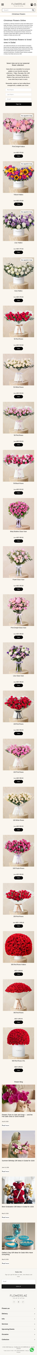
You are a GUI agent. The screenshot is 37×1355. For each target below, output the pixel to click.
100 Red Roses (18, 724)
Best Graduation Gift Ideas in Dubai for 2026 (18, 1207)
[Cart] (35, 4)
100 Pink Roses (18, 772)
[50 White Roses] (18, 369)
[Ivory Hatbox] (18, 273)
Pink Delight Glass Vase (18, 627)
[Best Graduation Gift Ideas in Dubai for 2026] (18, 1190)
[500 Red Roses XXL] (18, 1043)
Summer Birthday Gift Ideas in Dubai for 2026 (18, 1161)
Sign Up (18, 104)
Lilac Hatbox (18, 243)
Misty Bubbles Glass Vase (18, 531)
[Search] (33, 10)
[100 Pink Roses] (18, 754)
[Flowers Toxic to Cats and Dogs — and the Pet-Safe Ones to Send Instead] (18, 1098)
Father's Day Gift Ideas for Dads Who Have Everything (17, 1253)
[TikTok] (23, 1302)
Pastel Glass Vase (18, 579)
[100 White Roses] (18, 802)
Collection (5, 1339)
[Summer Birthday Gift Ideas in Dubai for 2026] (18, 1144)
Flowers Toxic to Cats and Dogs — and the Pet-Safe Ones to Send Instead (17, 1115)
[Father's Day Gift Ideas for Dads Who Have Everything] (18, 1236)
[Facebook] (14, 1302)
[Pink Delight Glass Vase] (18, 610)
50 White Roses (18, 387)
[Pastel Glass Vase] (18, 562)
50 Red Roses (18, 339)
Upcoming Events (8, 1329)
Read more (5, 1125)
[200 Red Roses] (18, 899)
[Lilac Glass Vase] (18, 658)
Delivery (5, 1314)
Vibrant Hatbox (18, 194)
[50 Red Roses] (18, 321)
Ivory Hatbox (18, 291)
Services (5, 1324)
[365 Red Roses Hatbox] (18, 947)
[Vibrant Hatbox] (18, 177)
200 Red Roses (18, 916)
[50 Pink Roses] (18, 418)
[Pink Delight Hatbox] (18, 129)
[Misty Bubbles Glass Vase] (18, 514)
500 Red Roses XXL (18, 1061)
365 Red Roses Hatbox (18, 964)
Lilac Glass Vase (18, 676)
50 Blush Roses (18, 483)
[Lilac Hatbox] (18, 225)
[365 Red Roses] (18, 995)
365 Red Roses (18, 1012)
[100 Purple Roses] (18, 851)
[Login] (31, 4)
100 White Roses (18, 820)
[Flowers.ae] (16, 4)
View (18, 156)
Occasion (5, 1334)
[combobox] (16, 10)
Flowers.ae (6, 1308)
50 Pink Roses (18, 435)
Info (3, 1319)
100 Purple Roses (18, 868)
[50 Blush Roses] (18, 466)
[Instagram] (18, 1302)
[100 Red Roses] (18, 706)
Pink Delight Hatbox (18, 146)
